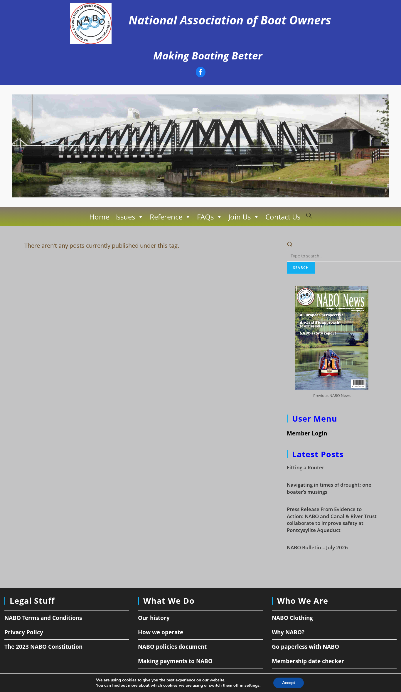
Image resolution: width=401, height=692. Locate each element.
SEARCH (301, 267)
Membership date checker (308, 661)
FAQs (205, 217)
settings (252, 685)
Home (99, 217)
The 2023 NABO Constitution (43, 647)
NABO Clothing (292, 618)
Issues (125, 217)
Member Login (307, 433)
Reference (166, 217)
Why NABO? (288, 632)
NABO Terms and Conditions (43, 618)
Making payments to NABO (175, 661)
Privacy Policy (23, 632)
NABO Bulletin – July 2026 (317, 547)
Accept (288, 683)
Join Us (239, 217)
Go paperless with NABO (305, 647)
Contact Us (282, 217)
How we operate (160, 632)
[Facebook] (200, 72)
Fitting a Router (305, 467)
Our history (154, 618)
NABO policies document (172, 647)
